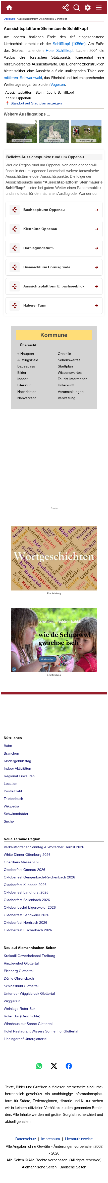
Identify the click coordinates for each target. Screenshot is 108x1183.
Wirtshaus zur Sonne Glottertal (28, 1024)
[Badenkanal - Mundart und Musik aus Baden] (54, 640)
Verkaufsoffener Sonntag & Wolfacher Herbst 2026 (44, 847)
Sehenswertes (69, 360)
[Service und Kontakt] (87, 7)
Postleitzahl (13, 791)
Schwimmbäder (16, 814)
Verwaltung (66, 398)
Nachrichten (26, 392)
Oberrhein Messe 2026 (22, 862)
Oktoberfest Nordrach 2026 (25, 922)
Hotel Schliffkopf (59, 50)
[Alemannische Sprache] (54, 558)
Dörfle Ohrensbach (19, 978)
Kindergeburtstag (17, 761)
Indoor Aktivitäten (17, 768)
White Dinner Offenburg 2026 (27, 855)
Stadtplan (65, 366)
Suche (9, 821)
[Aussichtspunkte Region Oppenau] (21, 142)
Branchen (11, 753)
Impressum (50, 1139)
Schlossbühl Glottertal (21, 986)
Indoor (22, 379)
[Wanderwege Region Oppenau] (86, 142)
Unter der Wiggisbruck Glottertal (29, 993)
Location (10, 784)
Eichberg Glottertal (18, 971)
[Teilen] (65, 7)
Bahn (8, 746)
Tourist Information (72, 379)
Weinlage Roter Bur (19, 1009)
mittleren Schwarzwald (23, 78)
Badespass (26, 366)
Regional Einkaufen (19, 776)
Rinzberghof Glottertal (21, 963)
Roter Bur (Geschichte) (22, 1016)
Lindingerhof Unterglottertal (25, 1039)
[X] (54, 1065)
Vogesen (57, 84)
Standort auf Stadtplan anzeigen (36, 103)
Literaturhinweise (79, 1139)
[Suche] (76, 7)
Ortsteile (64, 354)
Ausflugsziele (27, 360)
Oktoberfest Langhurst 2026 (26, 892)
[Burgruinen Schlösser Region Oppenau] (53, 142)
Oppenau (9, 18)
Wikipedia (11, 806)
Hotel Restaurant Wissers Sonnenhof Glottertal (41, 1031)
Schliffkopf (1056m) (69, 44)
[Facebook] (68, 1065)
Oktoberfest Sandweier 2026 (26, 915)
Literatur (24, 385)
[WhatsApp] (39, 1065)
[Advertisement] (54, 460)
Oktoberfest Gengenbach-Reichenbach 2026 (39, 877)
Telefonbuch (13, 799)
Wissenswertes (70, 373)
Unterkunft (66, 385)
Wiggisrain (12, 1001)
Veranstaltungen (71, 392)
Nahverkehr (26, 398)
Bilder (21, 373)
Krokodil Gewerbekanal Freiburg (29, 956)
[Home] (9, 7)
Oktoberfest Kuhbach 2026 (25, 885)
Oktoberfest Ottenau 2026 (24, 870)
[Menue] (98, 7)
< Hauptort (25, 354)
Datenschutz (25, 1139)
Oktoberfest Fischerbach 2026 (28, 930)
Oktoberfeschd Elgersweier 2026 (30, 907)
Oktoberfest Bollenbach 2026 (27, 900)
